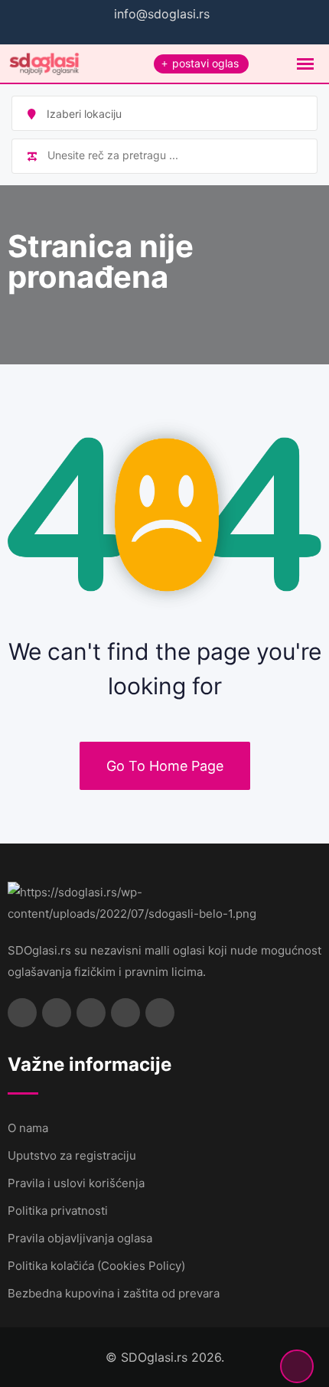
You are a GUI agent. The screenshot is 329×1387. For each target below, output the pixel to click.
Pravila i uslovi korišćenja (76, 1183)
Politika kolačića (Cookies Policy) (96, 1265)
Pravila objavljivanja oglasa (80, 1238)
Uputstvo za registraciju (72, 1155)
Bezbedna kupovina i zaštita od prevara (114, 1293)
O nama (28, 1128)
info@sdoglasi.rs (162, 13)
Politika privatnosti (58, 1210)
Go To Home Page (164, 766)
